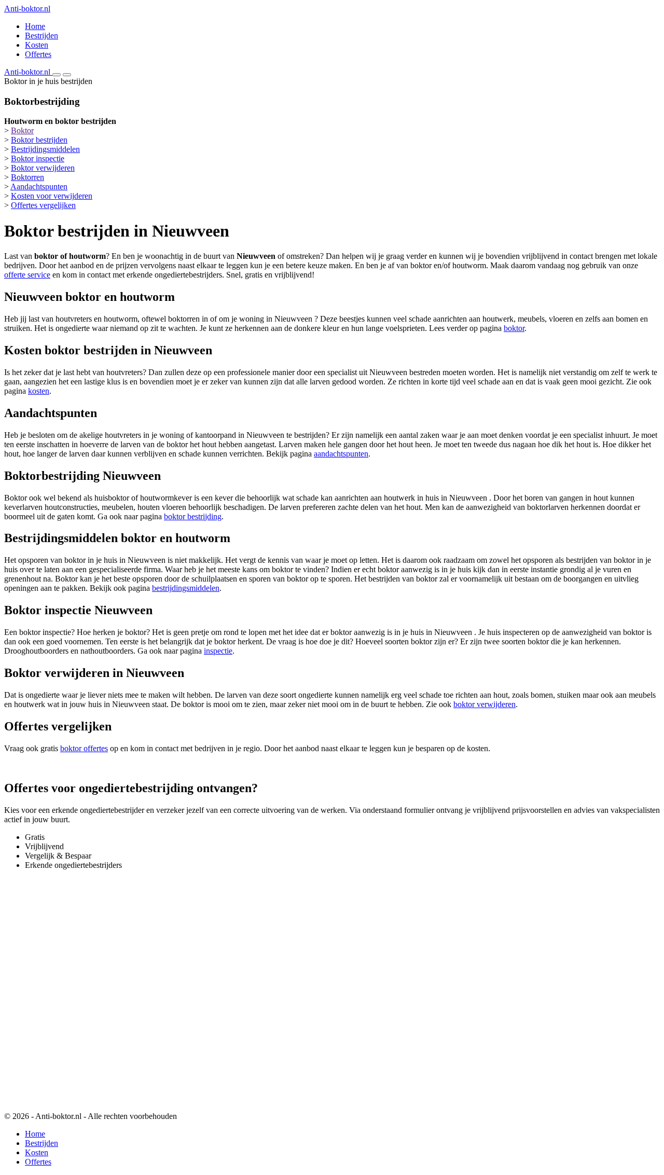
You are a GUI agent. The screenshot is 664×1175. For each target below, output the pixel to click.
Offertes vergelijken (43, 205)
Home (35, 26)
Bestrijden (41, 35)
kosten (38, 390)
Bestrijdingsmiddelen (45, 149)
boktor (514, 328)
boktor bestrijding (193, 516)
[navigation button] (56, 74)
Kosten (36, 44)
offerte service (27, 274)
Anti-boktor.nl (27, 8)
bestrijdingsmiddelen (185, 588)
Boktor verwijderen (43, 167)
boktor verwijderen (484, 704)
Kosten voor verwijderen (51, 195)
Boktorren (27, 177)
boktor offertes (84, 748)
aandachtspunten (341, 453)
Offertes (38, 54)
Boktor (22, 130)
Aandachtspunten (38, 186)
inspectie (218, 650)
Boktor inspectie (37, 158)
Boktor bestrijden (39, 139)
